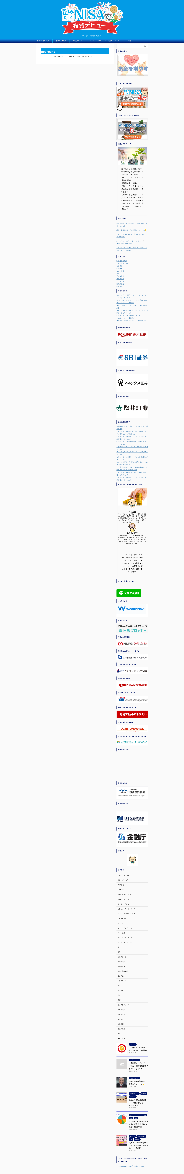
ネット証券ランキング (112, 41)
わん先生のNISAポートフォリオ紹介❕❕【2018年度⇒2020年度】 (130, 242)
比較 (117, 274)
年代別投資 (120, 281)
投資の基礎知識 (61, 41)
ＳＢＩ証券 (120, 271)
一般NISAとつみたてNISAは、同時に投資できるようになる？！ (131, 224)
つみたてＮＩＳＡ (78, 41)
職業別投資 (120, 284)
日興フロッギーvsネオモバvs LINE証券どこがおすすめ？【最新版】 (131, 249)
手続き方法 (120, 276)
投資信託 (119, 266)
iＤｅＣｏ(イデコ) (95, 41)
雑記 (129, 41)
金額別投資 (120, 279)
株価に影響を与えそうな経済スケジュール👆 (131, 230)
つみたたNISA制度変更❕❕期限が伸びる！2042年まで (131, 235)
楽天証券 (119, 268)
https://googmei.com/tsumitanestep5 (130, 1166)
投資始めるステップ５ (44, 41)
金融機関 (119, 286)
